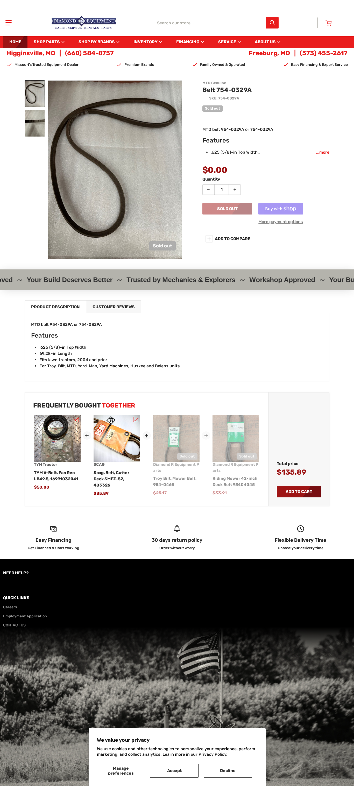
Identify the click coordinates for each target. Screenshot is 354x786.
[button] (8, 23)
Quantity (211, 179)
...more (322, 152)
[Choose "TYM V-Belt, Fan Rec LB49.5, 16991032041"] (76, 419)
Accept (174, 770)
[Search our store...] (272, 22)
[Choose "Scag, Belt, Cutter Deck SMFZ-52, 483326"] (135, 419)
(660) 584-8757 (89, 53)
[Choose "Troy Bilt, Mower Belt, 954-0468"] (195, 419)
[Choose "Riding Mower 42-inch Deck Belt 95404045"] (254, 419)
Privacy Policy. (213, 754)
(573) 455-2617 (324, 53)
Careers (10, 607)
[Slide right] (179, 169)
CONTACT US (14, 625)
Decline (228, 770)
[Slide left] (51, 169)
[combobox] (216, 22)
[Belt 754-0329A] (35, 93)
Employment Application (25, 616)
